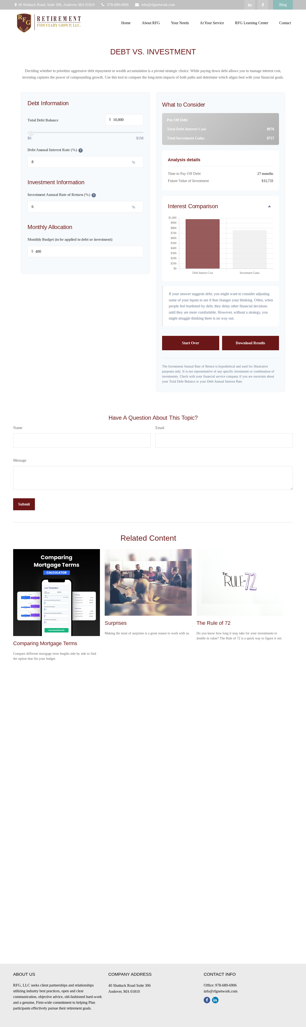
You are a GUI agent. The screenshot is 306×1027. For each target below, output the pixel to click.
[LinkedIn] (249, 5)
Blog (283, 5)
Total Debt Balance (69, 119)
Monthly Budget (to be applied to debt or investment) (69, 239)
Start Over (190, 343)
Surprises (116, 623)
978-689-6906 (118, 5)
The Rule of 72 (213, 623)
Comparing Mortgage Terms (45, 643)
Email (159, 428)
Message (19, 460)
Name (17, 428)
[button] (126, 23)
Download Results (250, 343)
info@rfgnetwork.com (158, 5)
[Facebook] (262, 5)
